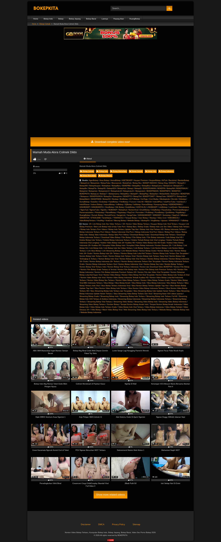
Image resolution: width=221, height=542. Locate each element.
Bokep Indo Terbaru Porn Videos (94, 229)
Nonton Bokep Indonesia (158, 259)
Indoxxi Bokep (96, 204)
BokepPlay (144, 194)
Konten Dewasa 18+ (163, 245)
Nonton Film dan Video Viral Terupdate (153, 272)
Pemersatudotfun (86, 212)
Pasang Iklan (118, 19)
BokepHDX (111, 188)
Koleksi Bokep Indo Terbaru (91, 240)
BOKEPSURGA (96, 196)
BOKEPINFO (165, 191)
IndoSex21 (181, 202)
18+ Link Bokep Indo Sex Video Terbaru (105, 224)
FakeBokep (113, 202)
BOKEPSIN (185, 194)
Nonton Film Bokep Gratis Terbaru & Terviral (98, 269)
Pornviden (140, 212)
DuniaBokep (84, 202)
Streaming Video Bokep (123, 302)
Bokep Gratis (143, 227)
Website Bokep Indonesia (91, 312)
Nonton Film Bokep (181, 267)
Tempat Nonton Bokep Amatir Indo (134, 304)
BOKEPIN (161, 188)
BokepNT (134, 194)
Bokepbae (106, 186)
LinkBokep (163, 207)
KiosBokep (109, 207)
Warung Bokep (120, 220)
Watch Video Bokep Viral (112, 310)
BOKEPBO (126, 186)
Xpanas (164, 220)
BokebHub (127, 183)
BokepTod (137, 196)
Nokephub (123, 210)
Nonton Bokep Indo (165, 251)
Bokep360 (84, 186)
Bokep (60, 19)
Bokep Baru (132, 227)
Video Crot (161, 218)
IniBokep (119, 204)
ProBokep (149, 212)
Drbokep (182, 199)
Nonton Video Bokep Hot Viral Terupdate (138, 275)
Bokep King (163, 183)
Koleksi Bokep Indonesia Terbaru (116, 240)
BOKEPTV (171, 196)
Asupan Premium (141, 180)
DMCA (101, 524)
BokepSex (175, 194)
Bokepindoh (140, 191)
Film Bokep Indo (139, 237)
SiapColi (175, 215)
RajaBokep (180, 212)
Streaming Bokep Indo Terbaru (132, 296)
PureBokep (159, 212)
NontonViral (133, 210)
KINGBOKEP (85, 207)
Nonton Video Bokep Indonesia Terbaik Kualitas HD (127, 277)
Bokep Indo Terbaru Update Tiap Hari (123, 229)
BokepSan (154, 194)
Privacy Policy (118, 524)
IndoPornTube (169, 202)
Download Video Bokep (110, 237)
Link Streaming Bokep (111, 251)
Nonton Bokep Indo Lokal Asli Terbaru (136, 253)
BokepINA (171, 188)
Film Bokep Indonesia (156, 237)
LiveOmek (173, 207)
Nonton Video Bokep (112, 275)
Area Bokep (104, 180)
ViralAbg (100, 220)
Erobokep (103, 202)
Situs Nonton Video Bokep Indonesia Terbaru (146, 288)
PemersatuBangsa (180, 210)
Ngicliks (104, 210)
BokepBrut (146, 186)
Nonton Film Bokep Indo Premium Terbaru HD (157, 269)
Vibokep (152, 218)
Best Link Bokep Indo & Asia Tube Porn (110, 227)
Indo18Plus (157, 202)
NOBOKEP (112, 210)
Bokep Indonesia (167, 171)
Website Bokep (133, 220)
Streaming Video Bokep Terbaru (92, 304)
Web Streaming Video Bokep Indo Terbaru (141, 310)
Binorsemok (116, 183)
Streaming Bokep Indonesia (129, 299)
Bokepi (130, 188)
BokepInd (83, 191)
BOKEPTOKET (149, 196)
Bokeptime (117, 196)
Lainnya (105, 19)
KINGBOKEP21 (97, 207)
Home (35, 19)
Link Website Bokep (130, 251)
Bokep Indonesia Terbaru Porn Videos (95, 232)
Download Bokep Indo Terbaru (163, 235)
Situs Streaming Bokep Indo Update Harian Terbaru (154, 291)
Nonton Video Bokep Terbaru (127, 280)
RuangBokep (134, 19)
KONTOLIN (141, 207)
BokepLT (103, 194)
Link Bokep (177, 245)
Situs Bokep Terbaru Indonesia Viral (115, 286)
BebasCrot (85, 183)
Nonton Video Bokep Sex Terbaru (100, 280)
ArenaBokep (115, 180)
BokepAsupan (95, 186)
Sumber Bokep (113, 304)
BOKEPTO (127, 196)
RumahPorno (110, 215)
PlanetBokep (111, 212)
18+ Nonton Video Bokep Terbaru (136, 224)
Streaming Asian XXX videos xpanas (168, 294)
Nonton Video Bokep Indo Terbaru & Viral (172, 275)
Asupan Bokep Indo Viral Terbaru (164, 224)
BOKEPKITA (84, 194)
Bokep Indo (48, 19)
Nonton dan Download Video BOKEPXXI (156, 267)
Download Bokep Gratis (139, 235)
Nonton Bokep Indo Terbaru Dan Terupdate (170, 253)
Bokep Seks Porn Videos (119, 235)
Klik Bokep (119, 207)
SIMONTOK (84, 218)
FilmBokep (123, 202)
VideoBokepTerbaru (88, 220)
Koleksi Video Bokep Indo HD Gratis (150, 243)
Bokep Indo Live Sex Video (161, 227)
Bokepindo (93, 191)
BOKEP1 (172, 183)
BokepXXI (107, 199)
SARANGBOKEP (144, 215)
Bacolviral (172, 180)
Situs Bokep (109, 283)
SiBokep (183, 215)
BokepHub (122, 188)
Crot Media (153, 199)
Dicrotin (174, 199)
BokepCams (157, 186)
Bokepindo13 (104, 191)
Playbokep (121, 212)
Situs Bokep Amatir (122, 283)
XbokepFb (145, 220)
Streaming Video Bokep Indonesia (172, 302)
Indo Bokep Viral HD (174, 237)
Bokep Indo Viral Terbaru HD (151, 229)
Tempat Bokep (131, 218)
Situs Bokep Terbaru (175, 283)
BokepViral (181, 196)
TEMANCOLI (118, 218)
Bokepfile (83, 188)
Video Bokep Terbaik (173, 307)
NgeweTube (94, 210)
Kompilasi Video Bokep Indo (114, 245)
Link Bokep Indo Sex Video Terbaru (118, 248)
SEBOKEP (157, 215)
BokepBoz (136, 186)
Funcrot (133, 202)
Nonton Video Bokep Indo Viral (93, 277)
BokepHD (102, 188)
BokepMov (124, 194)
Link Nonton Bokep (159, 248)
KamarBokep (147, 204)
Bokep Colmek (45, 24)
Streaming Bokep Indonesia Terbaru (156, 299)
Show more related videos (110, 494)
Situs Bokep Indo (139, 283)
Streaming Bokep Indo (109, 296)
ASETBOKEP (127, 180)
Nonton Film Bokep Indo (127, 269)
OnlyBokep (155, 210)
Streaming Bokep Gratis (89, 296)
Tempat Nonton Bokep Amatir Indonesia (166, 304)
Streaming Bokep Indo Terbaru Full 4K (161, 296)
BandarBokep (183, 180)
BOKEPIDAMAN (149, 188)
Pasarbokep (166, 210)
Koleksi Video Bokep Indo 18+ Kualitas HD (118, 243)
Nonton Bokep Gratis (147, 251)
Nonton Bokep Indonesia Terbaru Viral (101, 264)
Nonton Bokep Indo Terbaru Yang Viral (152, 256)
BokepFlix (92, 188)
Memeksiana (184, 207)
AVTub (164, 180)
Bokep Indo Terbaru (181, 227)
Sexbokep (167, 215)
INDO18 (148, 202)
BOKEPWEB (96, 199)
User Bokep (143, 218)
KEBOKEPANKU (175, 204)
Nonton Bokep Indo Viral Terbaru (133, 259)
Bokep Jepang (75, 19)
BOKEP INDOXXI (150, 183)
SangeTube (131, 215)
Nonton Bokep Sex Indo (153, 264)
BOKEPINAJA (181, 188)
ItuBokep (137, 204)
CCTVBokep (134, 199)
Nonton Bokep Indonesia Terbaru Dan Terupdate (141, 261)
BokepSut (108, 196)
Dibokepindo (165, 199)
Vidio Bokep (96, 310)
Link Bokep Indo (96, 248)
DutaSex (94, 202)
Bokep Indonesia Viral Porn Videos (149, 232)
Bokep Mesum (106, 175)
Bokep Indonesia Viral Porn (123, 232)
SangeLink (121, 215)
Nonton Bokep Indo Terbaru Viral (122, 256)
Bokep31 (181, 183)
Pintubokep (99, 212)
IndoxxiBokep (109, 204)
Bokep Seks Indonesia (98, 235)
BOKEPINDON (152, 191)
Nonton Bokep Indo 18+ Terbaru (107, 253)
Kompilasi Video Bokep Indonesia (140, 245)
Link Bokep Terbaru (142, 248)
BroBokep (124, 199)
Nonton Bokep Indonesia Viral (130, 264)
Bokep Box (137, 183)
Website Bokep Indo (181, 310)
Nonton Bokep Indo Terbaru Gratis (93, 256)
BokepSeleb (164, 194)
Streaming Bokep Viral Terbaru (99, 302)
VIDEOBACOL (173, 218)
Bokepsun (85, 196)
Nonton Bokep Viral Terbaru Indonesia (123, 267)
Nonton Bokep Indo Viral (108, 259)
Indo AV (140, 202)
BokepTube (161, 196)
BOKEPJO (176, 191)
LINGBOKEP (152, 207)
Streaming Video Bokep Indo (145, 302)
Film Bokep (126, 237)
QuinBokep (169, 212)
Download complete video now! (112, 141)
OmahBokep (145, 210)
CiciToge (144, 199)
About (89, 159)
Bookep (115, 199)
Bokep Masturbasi (119, 171)
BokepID (138, 188)
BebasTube (105, 183)
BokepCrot (167, 186)
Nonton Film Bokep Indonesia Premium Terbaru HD (115, 272)
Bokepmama (114, 194)
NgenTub (84, 210)
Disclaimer (86, 524)
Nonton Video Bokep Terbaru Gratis (155, 280)
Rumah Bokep (97, 215)
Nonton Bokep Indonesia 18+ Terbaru (105, 261)
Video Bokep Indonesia (154, 307)
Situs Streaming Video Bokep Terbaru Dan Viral (133, 294)
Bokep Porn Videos (172, 232)
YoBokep (184, 220)
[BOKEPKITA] (49, 8)
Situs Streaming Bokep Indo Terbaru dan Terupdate (111, 291)
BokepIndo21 (128, 191)
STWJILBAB (96, 218)
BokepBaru (116, 186)
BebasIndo (95, 183)
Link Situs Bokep (94, 251)
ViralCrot (108, 220)
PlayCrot (130, 212)
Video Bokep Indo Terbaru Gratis (103, 307)
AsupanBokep (155, 180)
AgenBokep (93, 180)
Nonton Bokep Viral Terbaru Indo (93, 267)
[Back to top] (213, 534)
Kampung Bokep (161, 204)
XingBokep (155, 220)
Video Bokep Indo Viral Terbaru (130, 307)
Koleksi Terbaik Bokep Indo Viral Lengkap (148, 240)
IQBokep (128, 204)
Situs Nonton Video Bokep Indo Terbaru (111, 288)
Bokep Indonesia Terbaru (175, 229)
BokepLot (94, 194)
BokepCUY (178, 186)
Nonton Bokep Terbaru (174, 264)
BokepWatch (85, 199)
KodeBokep (130, 207)
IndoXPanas (84, 204)
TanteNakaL (107, 218)
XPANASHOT (174, 220)
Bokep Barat (91, 19)
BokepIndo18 (116, 191)
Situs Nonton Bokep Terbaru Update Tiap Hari (150, 286)
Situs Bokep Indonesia (156, 283)
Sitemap (136, 524)
